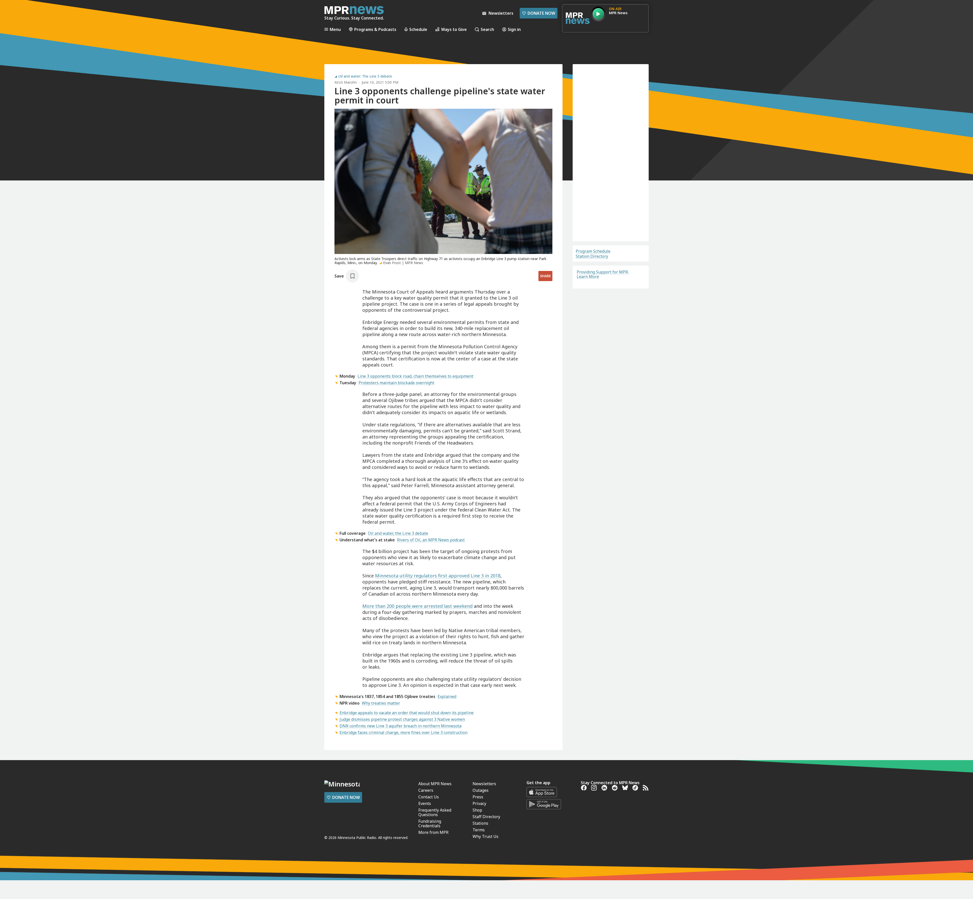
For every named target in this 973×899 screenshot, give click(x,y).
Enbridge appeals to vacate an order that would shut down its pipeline (407, 712)
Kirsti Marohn (345, 82)
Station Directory (592, 256)
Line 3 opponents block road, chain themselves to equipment (415, 376)
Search (487, 29)
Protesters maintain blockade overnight (396, 383)
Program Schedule (593, 251)
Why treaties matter (381, 703)
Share (545, 275)
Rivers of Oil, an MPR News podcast (431, 540)
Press (478, 893)
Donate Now (538, 13)
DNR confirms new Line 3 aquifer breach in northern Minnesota (400, 726)
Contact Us (428, 893)
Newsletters (484, 880)
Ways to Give (454, 29)
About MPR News (435, 880)
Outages (481, 886)
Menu (335, 29)
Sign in (514, 29)
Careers (425, 886)
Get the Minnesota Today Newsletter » (412, 821)
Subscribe (610, 216)
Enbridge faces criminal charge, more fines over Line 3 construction (403, 732)
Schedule (418, 29)
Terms (587, 230)
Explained (447, 696)
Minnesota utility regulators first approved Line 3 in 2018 (437, 576)
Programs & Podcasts (375, 29)
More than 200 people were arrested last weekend (417, 606)
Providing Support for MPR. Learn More (603, 274)
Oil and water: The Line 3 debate (365, 76)
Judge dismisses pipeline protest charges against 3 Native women (402, 719)
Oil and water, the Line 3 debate (398, 533)
